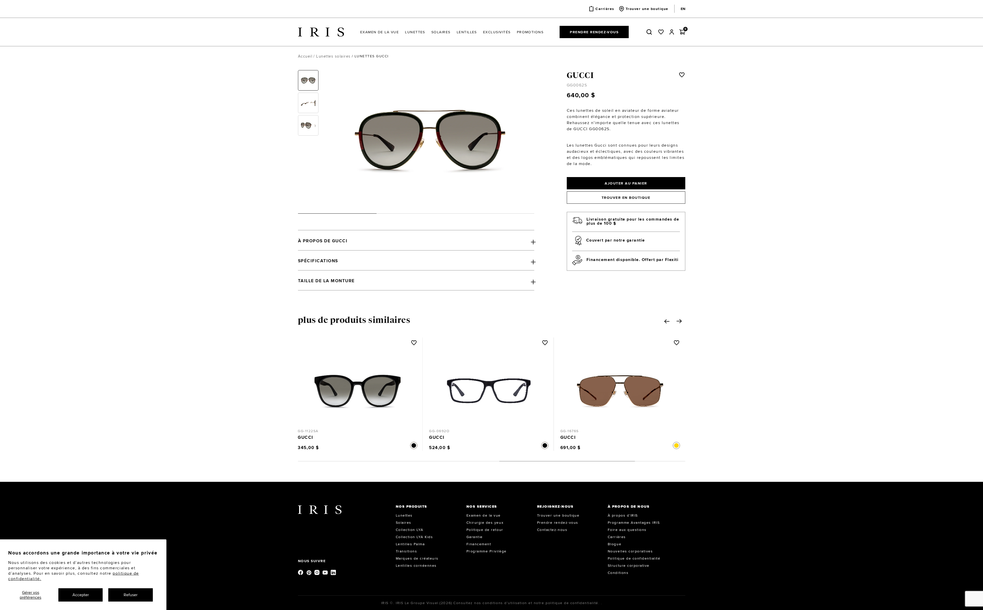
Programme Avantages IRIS (634, 522)
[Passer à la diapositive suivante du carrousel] (679, 321)
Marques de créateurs (417, 558)
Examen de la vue (483, 515)
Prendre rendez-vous (594, 32)
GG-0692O (308, 430)
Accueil (305, 56)
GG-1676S (438, 430)
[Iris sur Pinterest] (309, 572)
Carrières (617, 536)
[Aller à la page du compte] (672, 32)
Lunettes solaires (333, 56)
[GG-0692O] (357, 386)
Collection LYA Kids (414, 536)
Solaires (403, 522)
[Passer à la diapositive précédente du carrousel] (667, 321)
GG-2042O (570, 430)
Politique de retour (484, 529)
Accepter (80, 595)
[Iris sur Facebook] (301, 572)
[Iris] (321, 32)
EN (683, 8)
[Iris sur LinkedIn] (334, 572)
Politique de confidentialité (634, 558)
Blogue (614, 544)
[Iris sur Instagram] (317, 572)
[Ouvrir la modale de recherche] (650, 32)
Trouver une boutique (558, 515)
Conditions (618, 572)
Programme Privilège (486, 551)
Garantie (474, 536)
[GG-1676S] (489, 386)
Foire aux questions (627, 529)
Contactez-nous (552, 529)
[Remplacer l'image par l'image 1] (308, 80)
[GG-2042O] (620, 386)
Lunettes (404, 515)
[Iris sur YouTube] (326, 572)
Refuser (130, 595)
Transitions (406, 551)
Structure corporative (628, 565)
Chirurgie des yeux (485, 522)
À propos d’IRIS (623, 515)
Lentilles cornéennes (416, 565)
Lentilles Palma (410, 544)
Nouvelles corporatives (630, 551)
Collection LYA (409, 529)
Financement (478, 544)
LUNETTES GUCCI (372, 56)
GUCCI (580, 75)
